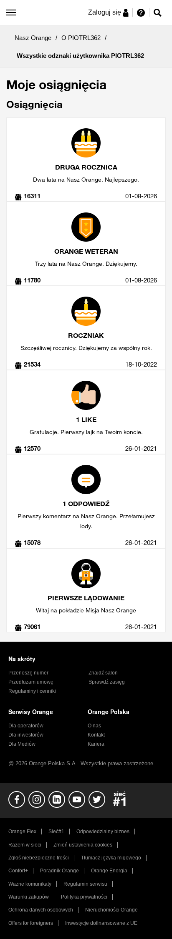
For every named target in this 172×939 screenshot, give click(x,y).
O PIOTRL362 (81, 37)
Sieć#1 (56, 831)
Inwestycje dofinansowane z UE (101, 923)
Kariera (96, 744)
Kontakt (96, 735)
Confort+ (18, 871)
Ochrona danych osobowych (40, 910)
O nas (94, 726)
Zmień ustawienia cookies (82, 845)
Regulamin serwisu (85, 884)
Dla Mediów (21, 744)
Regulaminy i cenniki (32, 691)
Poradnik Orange (59, 871)
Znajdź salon (103, 673)
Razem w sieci (24, 845)
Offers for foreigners (30, 923)
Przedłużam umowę (30, 682)
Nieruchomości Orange (111, 910)
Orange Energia (109, 871)
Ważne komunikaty (29, 884)
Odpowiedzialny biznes (102, 831)
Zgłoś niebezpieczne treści (38, 858)
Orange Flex (22, 831)
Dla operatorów (25, 726)
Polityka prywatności (84, 897)
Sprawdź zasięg (107, 682)
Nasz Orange (33, 37)
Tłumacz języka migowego (111, 858)
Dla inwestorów (25, 735)
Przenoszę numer (28, 673)
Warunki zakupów (28, 897)
